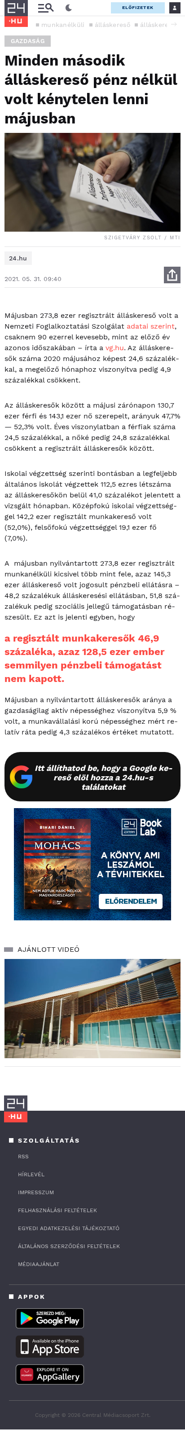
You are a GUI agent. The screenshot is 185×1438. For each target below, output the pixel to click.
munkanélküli (63, 24)
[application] (92, 1008)
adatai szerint (151, 326)
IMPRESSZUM (36, 1192)
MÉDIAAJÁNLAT (38, 1264)
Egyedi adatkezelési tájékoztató (68, 1228)
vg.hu (115, 347)
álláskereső (112, 24)
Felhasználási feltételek (57, 1210)
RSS (23, 1156)
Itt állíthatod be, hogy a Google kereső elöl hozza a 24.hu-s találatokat (103, 777)
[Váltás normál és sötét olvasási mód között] (68, 8)
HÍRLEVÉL (31, 1174)
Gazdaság (27, 41)
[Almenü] (46, 8)
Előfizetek (138, 7)
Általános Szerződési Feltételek (69, 1246)
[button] (174, 24)
